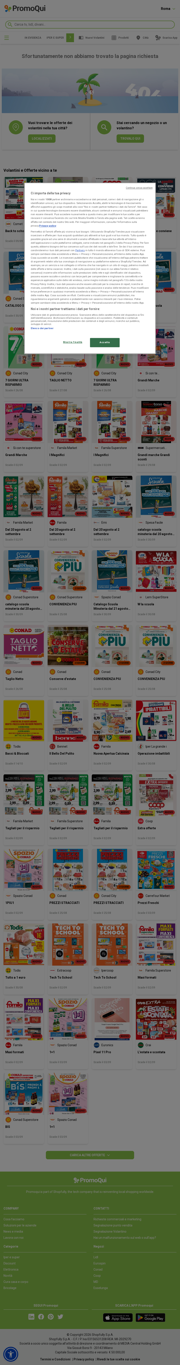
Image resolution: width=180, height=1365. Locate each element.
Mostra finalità (72, 342)
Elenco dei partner (42, 328)
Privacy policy (47, 225)
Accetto (105, 342)
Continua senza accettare (139, 187)
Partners (80, 250)
